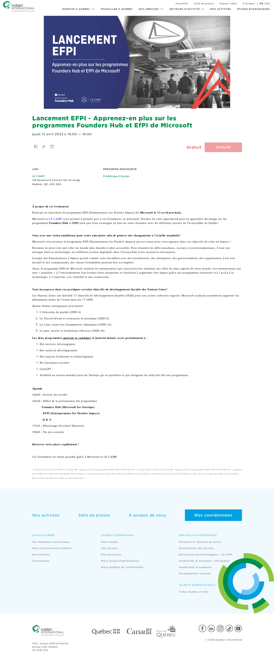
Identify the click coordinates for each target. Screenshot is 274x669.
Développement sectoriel (195, 573)
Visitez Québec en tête (193, 591)
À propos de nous (147, 515)
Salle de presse (204, 3)
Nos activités (220, 9)
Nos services (149, 9)
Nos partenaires (111, 554)
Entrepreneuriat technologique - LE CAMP (205, 554)
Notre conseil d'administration (120, 560)
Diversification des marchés (196, 548)
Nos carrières (109, 548)
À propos (249, 3)
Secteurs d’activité (184, 9)
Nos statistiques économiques (51, 541)
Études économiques (253, 9)
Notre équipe (109, 541)
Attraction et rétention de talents (200, 541)
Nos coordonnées (213, 515)
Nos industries (41, 554)
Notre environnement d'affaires (52, 548)
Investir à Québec (76, 9)
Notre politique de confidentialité (122, 567)
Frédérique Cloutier (116, 176)
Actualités (181, 3)
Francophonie (41, 560)
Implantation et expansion (195, 567)
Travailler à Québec (116, 9)
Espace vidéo (228, 3)
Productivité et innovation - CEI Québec (204, 560)
